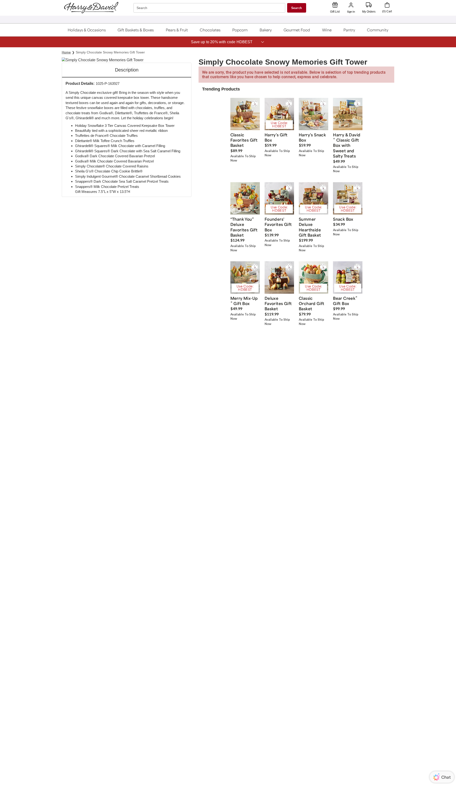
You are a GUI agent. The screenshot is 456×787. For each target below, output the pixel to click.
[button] (87, 30)
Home (66, 52)
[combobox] (210, 8)
